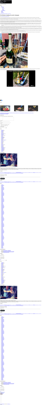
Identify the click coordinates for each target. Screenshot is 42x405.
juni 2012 (2, 246)
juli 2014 (2, 233)
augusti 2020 (2, 195)
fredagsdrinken (2, 135)
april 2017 (2, 216)
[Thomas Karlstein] (8, 166)
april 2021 (2, 191)
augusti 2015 (2, 358)
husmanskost (2, 137)
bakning (2, 263)
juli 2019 (2, 202)
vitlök (20, 182)
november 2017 (2, 212)
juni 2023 (2, 184)
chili (7, 172)
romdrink (2, 182)
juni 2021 (2, 190)
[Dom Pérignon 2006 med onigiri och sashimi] (20, 108)
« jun (0, 259)
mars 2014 (2, 235)
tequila (3, 9)
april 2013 (2, 241)
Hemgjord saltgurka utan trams (6, 252)
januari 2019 (2, 205)
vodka (3, 7)
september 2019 (2, 201)
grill (1, 136)
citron (8, 172)
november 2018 (2, 206)
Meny (0, 5)
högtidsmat (6, 13)
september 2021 (2, 189)
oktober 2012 (2, 244)
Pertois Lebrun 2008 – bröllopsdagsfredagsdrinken (4, 111)
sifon (4, 182)
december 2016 (2, 218)
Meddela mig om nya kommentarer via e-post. (5, 124)
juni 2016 (2, 221)
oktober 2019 (2, 332)
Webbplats (1, 123)
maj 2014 (2, 234)
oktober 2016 (2, 219)
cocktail (10, 172)
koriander (31, 172)
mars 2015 (2, 229)
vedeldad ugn (2, 149)
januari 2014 (2, 236)
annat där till (1, 13)
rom (1, 142)
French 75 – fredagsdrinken (30, 111)
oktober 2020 (2, 194)
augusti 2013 (2, 239)
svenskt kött (15, 182)
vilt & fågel (2, 150)
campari (3, 172)
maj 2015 (2, 228)
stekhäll (13, 182)
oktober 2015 (2, 225)
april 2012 (2, 247)
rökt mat (2, 274)
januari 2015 (2, 230)
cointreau (11, 172)
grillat (24, 172)
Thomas (2, 16)
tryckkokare (2, 148)
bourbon (2, 131)
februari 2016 (2, 223)
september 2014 (2, 232)
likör (1, 139)
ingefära (27, 172)
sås (7, 13)
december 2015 (2, 224)
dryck (3, 13)
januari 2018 (2, 211)
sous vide (2, 145)
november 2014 (2, 231)
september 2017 (2, 345)
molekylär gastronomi (36, 172)
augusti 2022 (2, 185)
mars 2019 (2, 204)
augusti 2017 (2, 214)
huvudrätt (2, 11)
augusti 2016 (2, 220)
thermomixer (2, 279)
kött (1, 138)
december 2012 (2, 243)
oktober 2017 (2, 213)
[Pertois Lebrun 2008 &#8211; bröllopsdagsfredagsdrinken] (7, 108)
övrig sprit (3, 8)
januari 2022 (2, 187)
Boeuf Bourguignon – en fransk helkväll (7, 250)
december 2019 (2, 199)
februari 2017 (2, 217)
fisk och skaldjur (2, 133)
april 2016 (2, 222)
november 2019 (2, 200)
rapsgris (40, 172)
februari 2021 (2, 192)
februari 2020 (2, 198)
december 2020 (2, 193)
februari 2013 (2, 242)
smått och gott (9, 13)
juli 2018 (2, 208)
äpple (22, 182)
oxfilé (39, 172)
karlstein (29, 172)
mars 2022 (2, 186)
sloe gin (2, 276)
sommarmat (10, 182)
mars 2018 (2, 210)
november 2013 (2, 237)
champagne (5, 172)
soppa (1, 277)
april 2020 (2, 197)
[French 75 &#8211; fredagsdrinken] (34, 108)
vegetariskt (2, 282)
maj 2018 (2, 209)
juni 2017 (2, 215)
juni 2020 (2, 196)
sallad (1, 275)
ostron (38, 172)
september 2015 (2, 226)
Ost (1, 140)
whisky (2, 151)
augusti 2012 (2, 245)
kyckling (32, 172)
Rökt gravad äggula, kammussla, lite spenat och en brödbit (9, 251)
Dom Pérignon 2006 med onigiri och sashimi (17, 111)
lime (34, 172)
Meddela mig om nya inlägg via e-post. (4, 125)
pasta (1, 141)
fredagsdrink (15, 172)
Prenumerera (2, 178)
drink (12, 172)
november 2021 (2, 188)
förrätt (4, 13)
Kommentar (1, 120)
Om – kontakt (2, 12)
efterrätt (13, 172)
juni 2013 (2, 240)
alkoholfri (2, 262)
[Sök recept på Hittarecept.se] (2, 393)
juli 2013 (2, 371)
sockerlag (8, 173)
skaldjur (6, 173)
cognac (2, 264)
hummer (26, 172)
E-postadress (1, 122)
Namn (1, 121)
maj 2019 (2, 203)
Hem (1, 6)
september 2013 (2, 238)
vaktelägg (18, 182)
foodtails (2, 266)
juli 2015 (2, 227)
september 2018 (2, 207)
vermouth (19, 182)
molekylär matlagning (3, 10)
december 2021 (2, 319)
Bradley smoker (1, 172)
